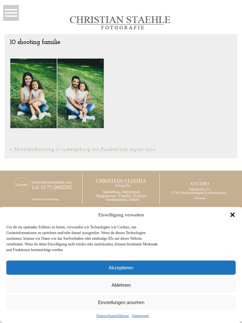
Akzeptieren (121, 267)
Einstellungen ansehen (121, 302)
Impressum (140, 316)
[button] (232, 215)
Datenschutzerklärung (112, 316)
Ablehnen (121, 285)
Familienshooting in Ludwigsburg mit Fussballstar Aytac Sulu (85, 149)
